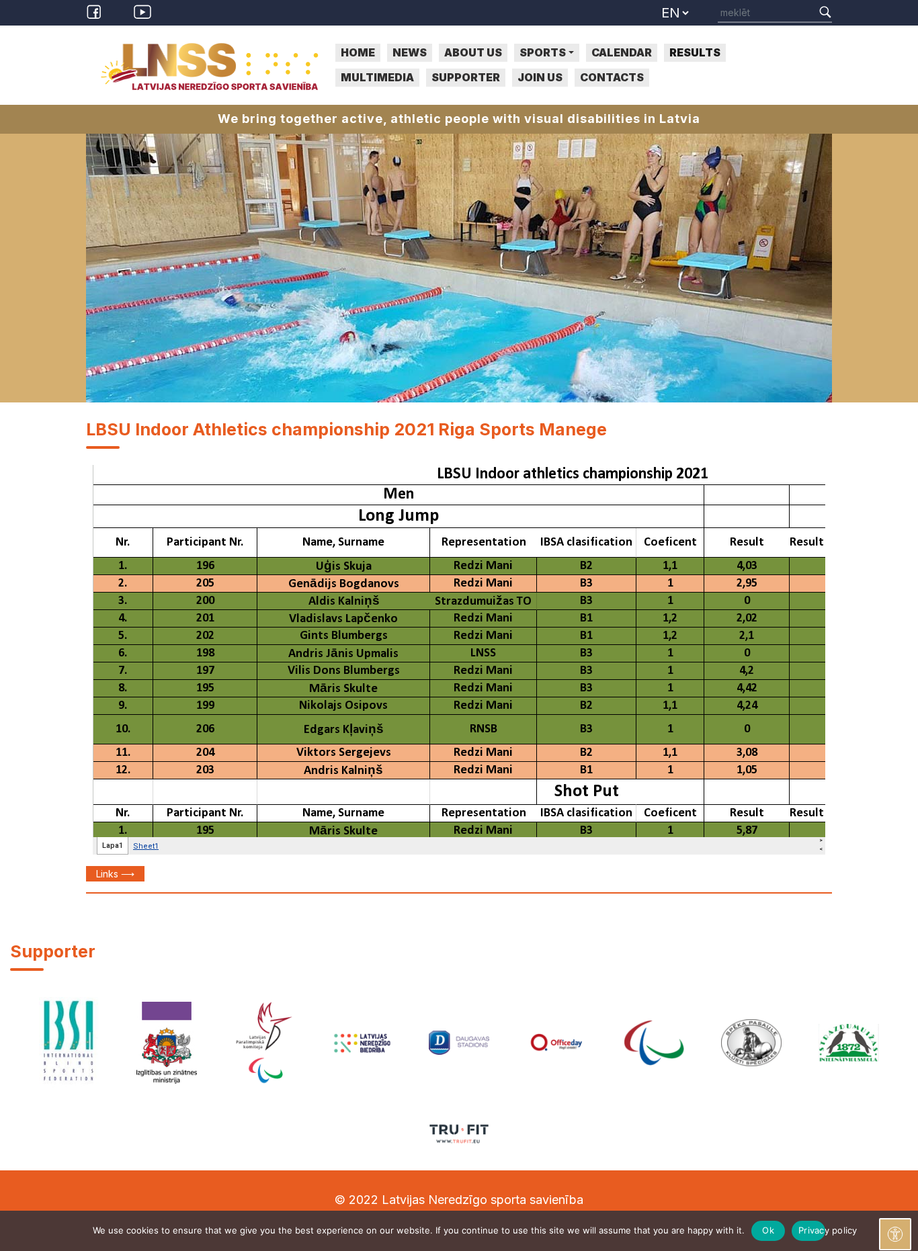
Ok (768, 1230)
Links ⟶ (115, 873)
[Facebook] (96, 10)
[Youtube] (142, 10)
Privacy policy (811, 1230)
